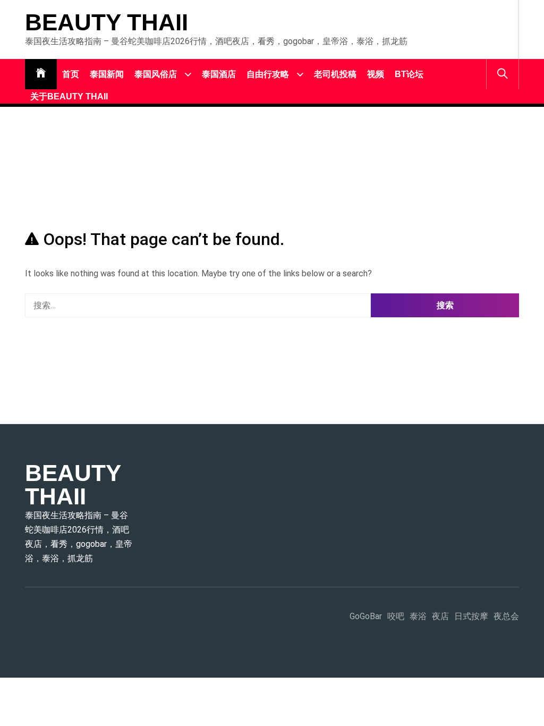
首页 (70, 74)
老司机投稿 (335, 74)
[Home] (41, 74)
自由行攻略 (267, 74)
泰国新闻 (107, 74)
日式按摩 (471, 616)
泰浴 (418, 616)
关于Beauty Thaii (69, 96)
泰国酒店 (219, 74)
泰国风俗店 (155, 74)
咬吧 (395, 616)
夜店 (440, 616)
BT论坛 (409, 74)
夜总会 (506, 616)
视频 (375, 74)
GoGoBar (366, 616)
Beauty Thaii (106, 22)
